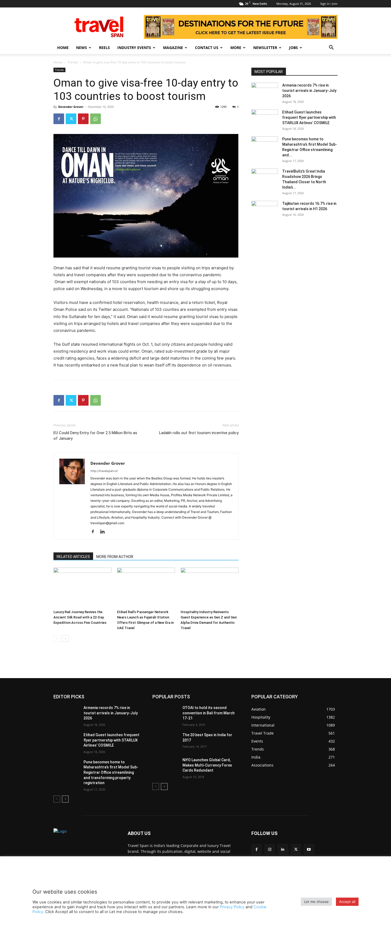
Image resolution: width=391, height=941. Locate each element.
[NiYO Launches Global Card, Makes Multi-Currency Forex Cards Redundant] (165, 766)
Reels (104, 47)
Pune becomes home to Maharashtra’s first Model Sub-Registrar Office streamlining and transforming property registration (111, 772)
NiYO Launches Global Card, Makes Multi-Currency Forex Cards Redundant (207, 765)
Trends (73, 62)
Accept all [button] (347, 901)
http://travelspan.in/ (104, 471)
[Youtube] (309, 849)
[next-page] (65, 638)
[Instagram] (269, 849)
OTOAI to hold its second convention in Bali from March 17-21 (208, 713)
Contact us (206, 47)
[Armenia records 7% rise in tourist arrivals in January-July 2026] (264, 92)
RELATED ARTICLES (73, 557)
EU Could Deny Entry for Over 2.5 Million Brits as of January (95, 435)
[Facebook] (58, 118)
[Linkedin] (104, 532)
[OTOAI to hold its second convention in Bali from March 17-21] (165, 714)
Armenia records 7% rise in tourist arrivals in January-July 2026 (309, 90)
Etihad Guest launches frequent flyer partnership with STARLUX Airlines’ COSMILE (309, 117)
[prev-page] (56, 638)
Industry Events (134, 47)
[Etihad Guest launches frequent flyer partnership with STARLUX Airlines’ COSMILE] (264, 118)
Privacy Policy (232, 907)
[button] (331, 48)
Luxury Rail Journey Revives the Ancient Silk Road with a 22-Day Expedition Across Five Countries (79, 617)
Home (63, 47)
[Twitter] (71, 118)
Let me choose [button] (316, 901)
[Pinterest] (83, 118)
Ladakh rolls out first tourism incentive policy (199, 432)
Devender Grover (71, 107)
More (235, 47)
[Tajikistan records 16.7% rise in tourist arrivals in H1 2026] (264, 210)
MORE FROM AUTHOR (114, 557)
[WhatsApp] (95, 118)
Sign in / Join (329, 4)
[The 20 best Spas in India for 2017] (165, 741)
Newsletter (265, 47)
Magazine (173, 47)
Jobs (293, 47)
